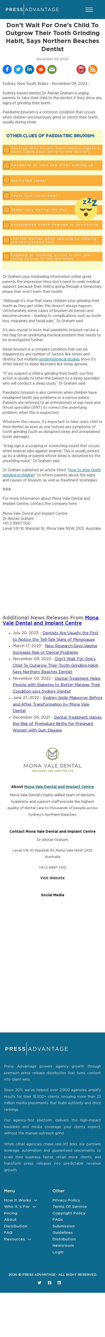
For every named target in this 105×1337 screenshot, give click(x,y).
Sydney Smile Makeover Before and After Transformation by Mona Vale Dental (57, 704)
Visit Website (52, 878)
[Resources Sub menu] (29, 1239)
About (10, 1219)
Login (57, 1252)
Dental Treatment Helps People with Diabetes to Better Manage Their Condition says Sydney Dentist (56, 685)
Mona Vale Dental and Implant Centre (59, 786)
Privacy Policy (66, 1200)
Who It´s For (17, 1206)
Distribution (15, 1226)
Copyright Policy (68, 1213)
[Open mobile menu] (89, 10)
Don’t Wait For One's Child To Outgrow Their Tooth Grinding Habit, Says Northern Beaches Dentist (56, 665)
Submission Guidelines (63, 1230)
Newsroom (63, 1245)
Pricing (10, 1213)
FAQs (57, 1219)
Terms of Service (69, 1206)
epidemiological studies (59, 359)
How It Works (17, 1200)
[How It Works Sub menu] (35, 1200)
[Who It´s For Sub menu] (34, 1207)
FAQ (8, 1232)
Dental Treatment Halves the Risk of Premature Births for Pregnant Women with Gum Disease (57, 724)
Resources (14, 1239)
